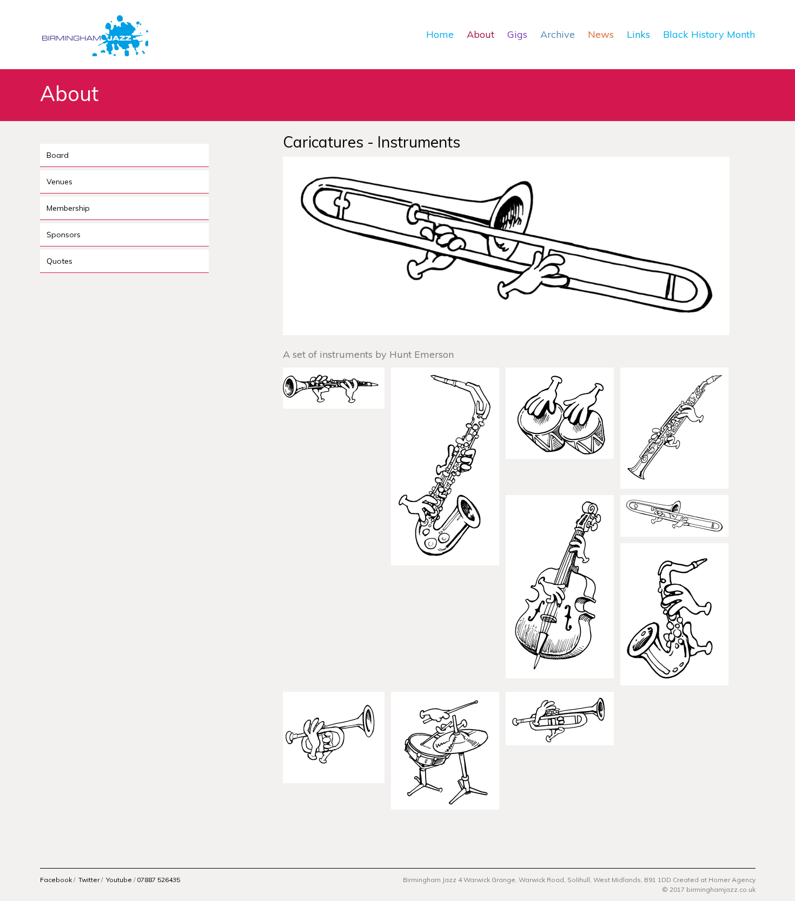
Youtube (119, 880)
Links (638, 34)
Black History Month (709, 34)
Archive (557, 34)
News (601, 34)
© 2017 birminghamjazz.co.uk (709, 889)
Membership (68, 208)
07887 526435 (158, 880)
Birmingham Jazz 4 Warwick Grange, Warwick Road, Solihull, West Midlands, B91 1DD (538, 880)
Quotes (59, 261)
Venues (59, 181)
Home (440, 34)
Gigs (517, 34)
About (480, 34)
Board (58, 155)
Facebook (56, 880)
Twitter (89, 880)
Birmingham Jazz (94, 34)
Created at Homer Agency (714, 880)
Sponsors (64, 234)
